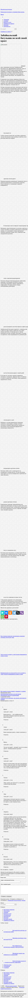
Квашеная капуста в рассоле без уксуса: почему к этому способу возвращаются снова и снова (13, 673)
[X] (18, 613)
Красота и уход (7, 22)
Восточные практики (9, 909)
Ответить (6, 719)
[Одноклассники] (10, 613)
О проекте (6, 967)
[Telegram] (14, 613)
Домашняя (6, 19)
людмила (6, 758)
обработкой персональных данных (16, 900)
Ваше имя (3, 877)
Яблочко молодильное (11, 986)
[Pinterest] (6, 616)
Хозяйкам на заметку (9, 23)
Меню (2, 14)
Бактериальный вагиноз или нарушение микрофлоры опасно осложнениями (11, 694)
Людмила (6, 811)
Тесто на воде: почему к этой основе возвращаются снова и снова (14, 655)
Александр (6, 839)
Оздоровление (7, 915)
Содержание (7, 966)
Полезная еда (7, 26)
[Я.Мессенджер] (2, 613)
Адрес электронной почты (7, 880)
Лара (5, 794)
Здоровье (6, 21)
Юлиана (6, 856)
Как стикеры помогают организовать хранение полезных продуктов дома (13, 636)
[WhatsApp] (2, 616)
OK (21, 996)
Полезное (6, 25)
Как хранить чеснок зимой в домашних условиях (13, 691)
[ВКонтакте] (6, 613)
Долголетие (7, 911)
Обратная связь (7, 965)
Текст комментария (5, 884)
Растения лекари (8, 919)
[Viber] (22, 613)
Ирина (5, 709)
